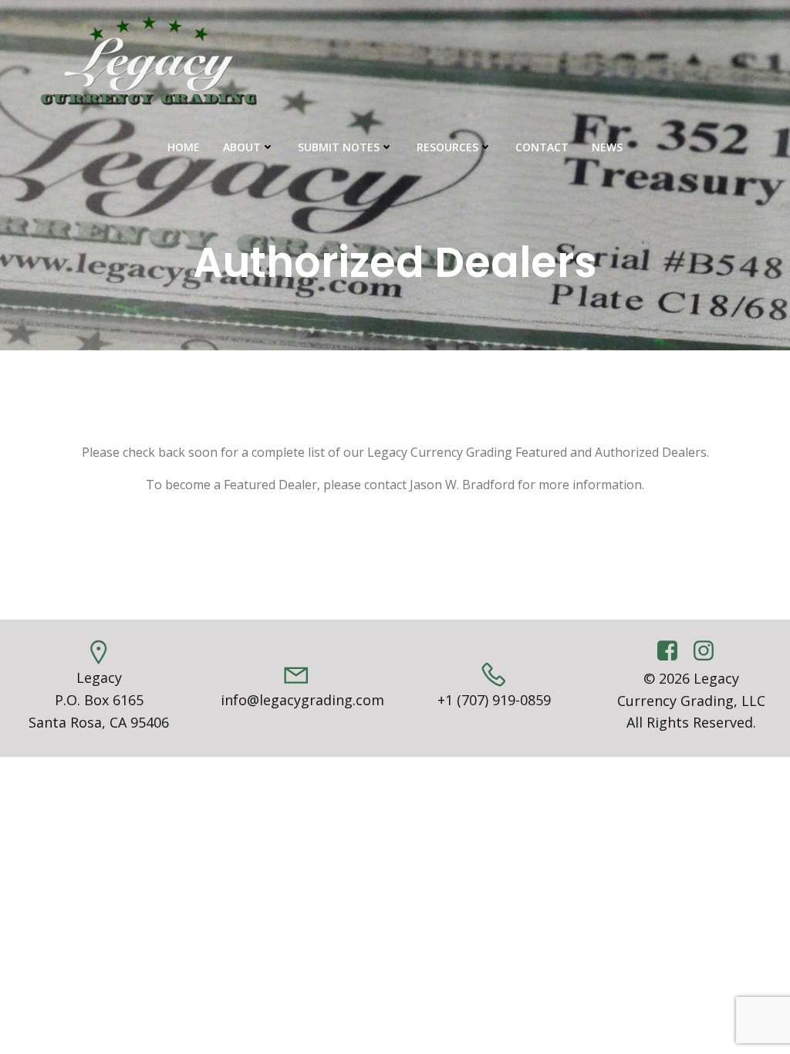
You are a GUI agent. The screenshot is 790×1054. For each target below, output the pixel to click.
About (242, 147)
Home (183, 147)
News (607, 147)
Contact (542, 147)
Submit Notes (339, 147)
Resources (447, 147)
